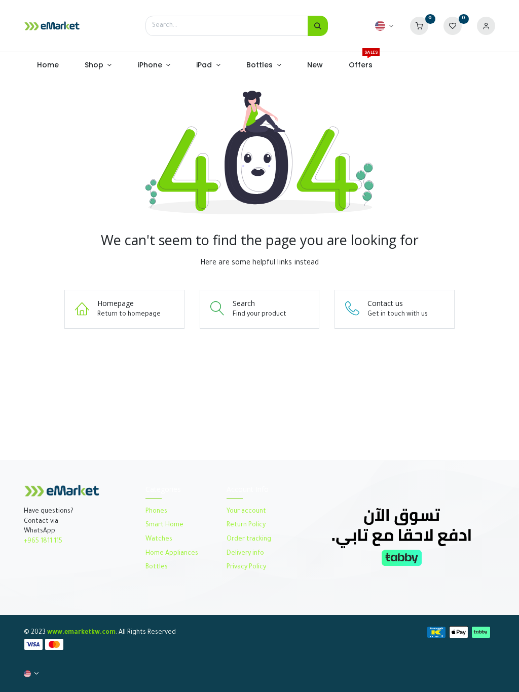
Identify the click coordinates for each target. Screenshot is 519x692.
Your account (246, 511)
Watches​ (158, 539)
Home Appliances (171, 553)
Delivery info (245, 553)
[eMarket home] (52, 26)
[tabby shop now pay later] (401, 536)
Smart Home (164, 525)
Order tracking (249, 539)
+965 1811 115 (43, 541)
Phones (157, 511)
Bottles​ (156, 567)
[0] (419, 26)
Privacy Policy (246, 567)
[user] (486, 26)
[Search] (318, 26)
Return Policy (247, 525)
